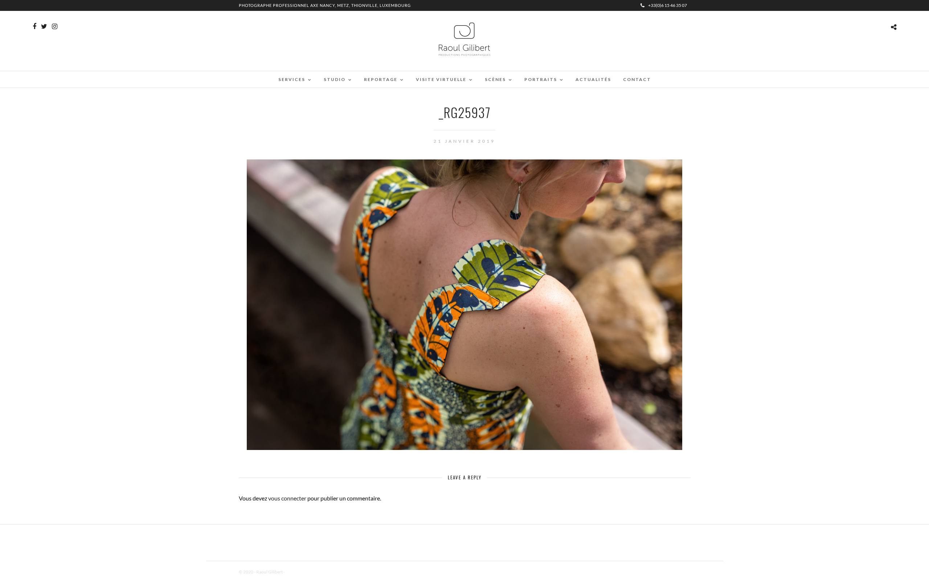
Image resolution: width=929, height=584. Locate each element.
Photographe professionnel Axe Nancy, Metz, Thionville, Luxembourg (325, 5)
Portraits (540, 79)
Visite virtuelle (441, 79)
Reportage (380, 79)
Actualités (593, 79)
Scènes (495, 79)
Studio (334, 79)
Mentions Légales (302, 572)
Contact (637, 79)
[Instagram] (54, 26)
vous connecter (287, 498)
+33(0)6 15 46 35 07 (667, 5)
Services (291, 79)
